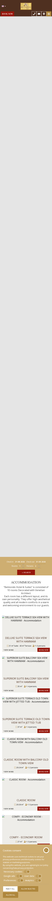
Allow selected (28, 889)
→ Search (26, 572)
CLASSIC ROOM (26, 800)
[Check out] (41, 562)
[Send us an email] (39, 13)
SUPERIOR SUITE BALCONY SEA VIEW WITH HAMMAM (26, 680)
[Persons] (37, 566)
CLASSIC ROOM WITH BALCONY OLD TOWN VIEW (26, 761)
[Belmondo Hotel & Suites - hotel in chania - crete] (26, 5)
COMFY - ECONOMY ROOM (26, 837)
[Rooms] (22, 566)
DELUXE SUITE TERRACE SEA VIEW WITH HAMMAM (26, 639)
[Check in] (20, 562)
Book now (7, 13)
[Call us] (34, 13)
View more (9, 650)
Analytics (29, 880)
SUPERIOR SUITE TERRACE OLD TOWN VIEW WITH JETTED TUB (26, 720)
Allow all (10, 895)
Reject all (10, 889)
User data (29, 876)
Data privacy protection (23, 868)
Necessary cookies (13, 871)
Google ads (9, 876)
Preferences (10, 880)
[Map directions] (43, 13)
